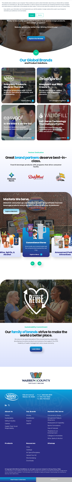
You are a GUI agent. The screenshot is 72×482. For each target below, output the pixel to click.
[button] (32, 263)
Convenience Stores (54, 415)
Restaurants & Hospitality (56, 423)
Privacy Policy (53, 469)
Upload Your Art (31, 455)
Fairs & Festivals (53, 428)
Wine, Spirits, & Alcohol (55, 438)
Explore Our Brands (36, 39)
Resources (30, 443)
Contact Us (45, 469)
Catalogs (29, 450)
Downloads (30, 461)
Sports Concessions (54, 425)
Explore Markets (11, 211)
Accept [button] (32, 15)
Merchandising (31, 458)
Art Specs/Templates (33, 452)
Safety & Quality (10, 421)
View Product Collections (18, 479)
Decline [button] (40, 15)
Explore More (34, 254)
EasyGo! (29, 421)
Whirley (28, 415)
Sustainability (9, 418)
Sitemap (51, 443)
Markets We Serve (55, 411)
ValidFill (28, 423)
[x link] (9, 405)
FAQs (28, 447)
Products (9, 443)
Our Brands (31, 411)
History (7, 415)
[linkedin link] (6, 405)
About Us (9, 411)
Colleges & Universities (55, 436)
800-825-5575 (47, 395)
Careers (7, 423)
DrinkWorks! (30, 418)
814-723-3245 (45, 399)
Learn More (36, 349)
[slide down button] (36, 52)
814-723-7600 (45, 397)
